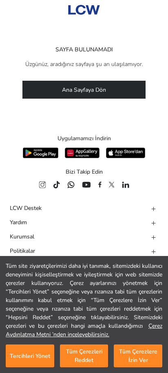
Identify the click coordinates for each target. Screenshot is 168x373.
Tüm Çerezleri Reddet (84, 356)
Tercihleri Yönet (30, 356)
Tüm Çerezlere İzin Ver (138, 356)
